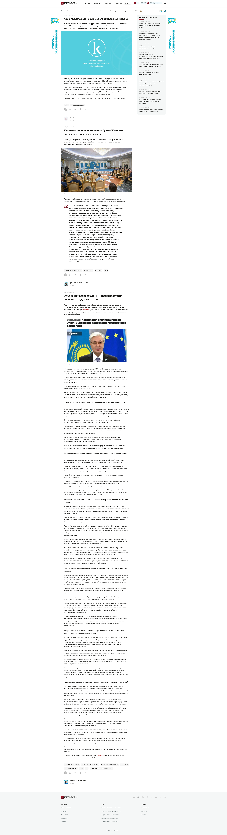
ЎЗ (160, 3)
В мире (63, 821)
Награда (98, 270)
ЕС (87, 768)
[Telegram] (75, 109)
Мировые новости (77, 105)
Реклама (143, 815)
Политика (64, 811)
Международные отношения (101, 768)
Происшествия (66, 808)
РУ (148, 3)
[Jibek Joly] (156, 11)
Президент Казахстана (109, 765)
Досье (97, 11)
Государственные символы (110, 815)
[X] (85, 109)
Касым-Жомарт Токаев (73, 270)
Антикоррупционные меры (109, 818)
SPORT (127, 3)
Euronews (86, 310)
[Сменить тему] (136, 3)
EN (151, 3)
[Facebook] (80, 109)
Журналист (88, 270)
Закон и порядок (88, 11)
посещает (101, 755)
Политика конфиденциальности (111, 811)
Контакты (144, 811)
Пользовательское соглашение (111, 808)
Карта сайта (145, 808)
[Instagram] (65, 109)
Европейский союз (72, 765)
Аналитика (118, 3)
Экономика (64, 818)
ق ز (158, 3)
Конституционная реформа (119, 11)
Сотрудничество (71, 768)
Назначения (77, 11)
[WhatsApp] (70, 109)
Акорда (69, 11)
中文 (154, 3)
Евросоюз (124, 765)
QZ (145, 3)
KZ (142, 3)
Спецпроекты (104, 11)
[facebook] (147, 797)
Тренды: (63, 11)
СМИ (66, 105)
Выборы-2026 (133, 11)
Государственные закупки (109, 821)
